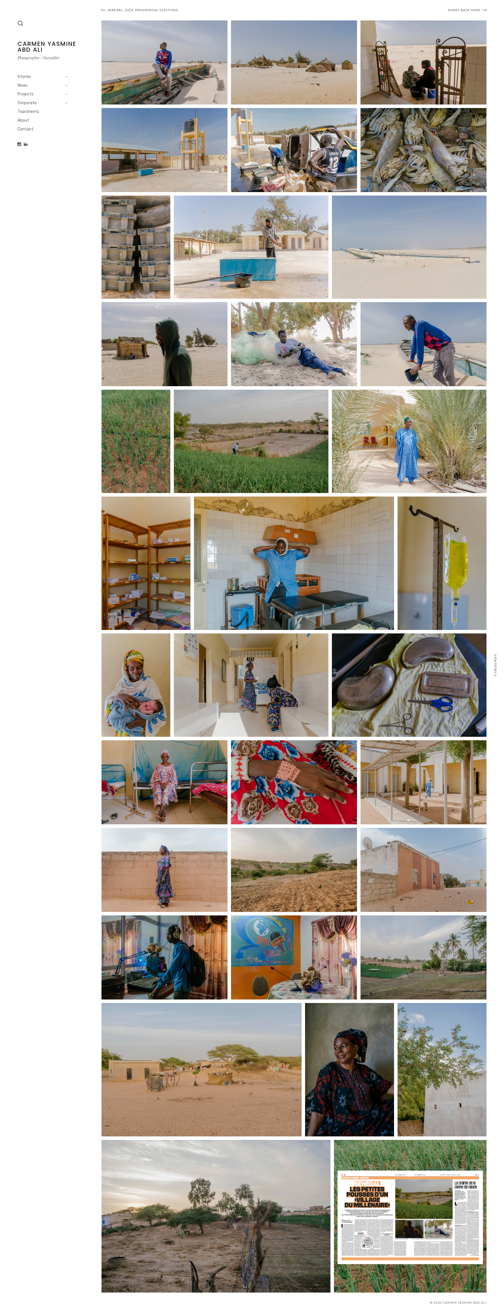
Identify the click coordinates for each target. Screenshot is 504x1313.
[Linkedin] (25, 144)
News (23, 85)
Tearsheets (28, 111)
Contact (26, 129)
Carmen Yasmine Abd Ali (47, 47)
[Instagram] (19, 144)
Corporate (27, 102)
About (23, 120)
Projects (26, 94)
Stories (24, 76)
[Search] (20, 23)
